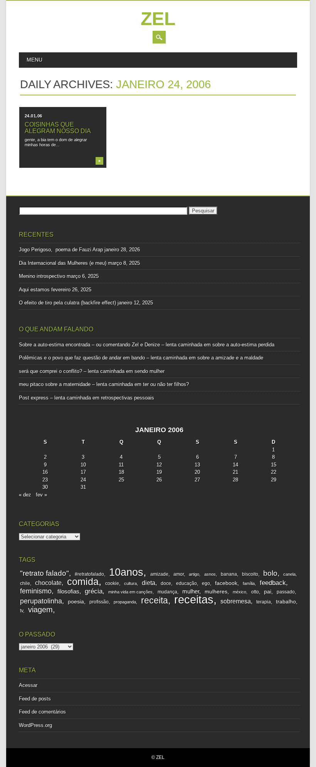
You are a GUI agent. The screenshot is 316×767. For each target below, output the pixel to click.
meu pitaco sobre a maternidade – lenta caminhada (76, 384)
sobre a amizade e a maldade (230, 358)
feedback (273, 583)
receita (154, 600)
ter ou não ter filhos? (166, 384)
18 (121, 472)
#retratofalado (89, 574)
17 (83, 472)
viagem (40, 609)
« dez (25, 495)
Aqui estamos (34, 289)
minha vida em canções (130, 592)
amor (178, 574)
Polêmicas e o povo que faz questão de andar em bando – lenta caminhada (103, 358)
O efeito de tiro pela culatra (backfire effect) (67, 303)
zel (158, 18)
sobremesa (235, 601)
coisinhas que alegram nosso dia (58, 127)
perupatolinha (41, 601)
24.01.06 (33, 116)
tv (21, 610)
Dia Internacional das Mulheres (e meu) (62, 263)
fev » (41, 495)
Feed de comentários (42, 712)
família (249, 583)
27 (197, 480)
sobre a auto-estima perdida (243, 345)
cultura (130, 583)
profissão (99, 602)
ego (206, 583)
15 (273, 465)
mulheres (216, 592)
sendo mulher (149, 371)
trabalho (286, 602)
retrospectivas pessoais (127, 398)
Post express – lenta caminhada (55, 398)
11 (121, 465)
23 (45, 480)
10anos (126, 572)
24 (83, 480)
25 (121, 480)
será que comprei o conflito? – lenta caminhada (71, 371)
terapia (263, 602)
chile (25, 583)
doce (166, 583)
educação (186, 583)
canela (289, 574)
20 (197, 472)
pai (267, 592)
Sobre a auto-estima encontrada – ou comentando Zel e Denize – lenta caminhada (110, 345)
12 (159, 465)
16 (45, 472)
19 (159, 472)
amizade (159, 574)
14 (235, 465)
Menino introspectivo (42, 276)
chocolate (48, 583)
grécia (94, 591)
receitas (193, 599)
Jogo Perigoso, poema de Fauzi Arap (61, 249)
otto (255, 592)
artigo (194, 574)
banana (229, 574)
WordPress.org (35, 725)
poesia (76, 602)
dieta (148, 583)
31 (83, 487)
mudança (167, 592)
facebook (226, 583)
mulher (190, 591)
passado (286, 592)
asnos (210, 574)
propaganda (125, 602)
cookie (112, 583)
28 (235, 480)
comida (83, 582)
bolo (270, 573)
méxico (239, 592)
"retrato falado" (44, 573)
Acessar (28, 685)
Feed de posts (35, 699)
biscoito (250, 574)
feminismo (36, 591)
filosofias (68, 591)
